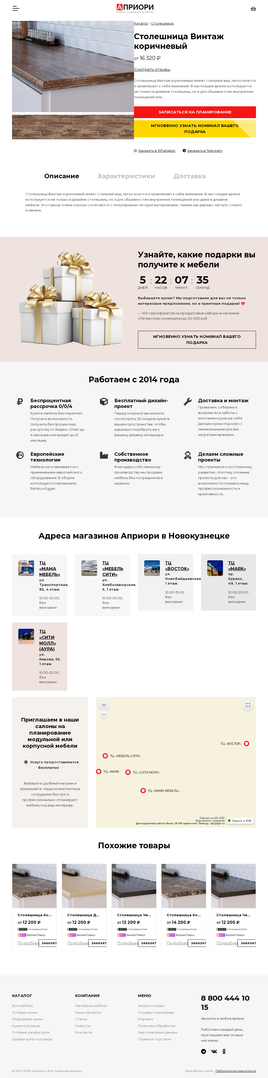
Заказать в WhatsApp (156, 151)
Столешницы (162, 23)
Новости (83, 1026)
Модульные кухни (27, 1019)
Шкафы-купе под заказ (32, 1039)
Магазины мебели (91, 1006)
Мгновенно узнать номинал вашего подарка (195, 128)
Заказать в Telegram (204, 151)
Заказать (50, 943)
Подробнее (29, 943)
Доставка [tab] (190, 176)
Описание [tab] (61, 176)
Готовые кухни (24, 1012)
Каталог (141, 23)
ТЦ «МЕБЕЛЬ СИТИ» (112, 569)
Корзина (145, 1019)
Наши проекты (88, 1012)
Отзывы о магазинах (156, 1012)
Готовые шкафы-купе (30, 1032)
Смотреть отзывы (152, 69)
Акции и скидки (151, 1006)
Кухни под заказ (26, 1026)
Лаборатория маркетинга (235, 1071)
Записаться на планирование (195, 112)
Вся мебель (22, 1006)
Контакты (83, 1032)
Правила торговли (154, 1039)
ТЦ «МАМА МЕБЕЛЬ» (49, 569)
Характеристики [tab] (126, 176)
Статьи (81, 1019)
